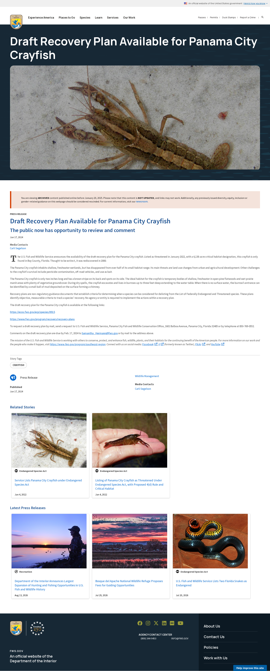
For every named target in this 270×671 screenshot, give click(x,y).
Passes (202, 17)
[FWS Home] (16, 22)
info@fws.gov (179, 638)
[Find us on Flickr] (173, 623)
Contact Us (214, 636)
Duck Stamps (229, 17)
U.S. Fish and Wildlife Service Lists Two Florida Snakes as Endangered (211, 583)
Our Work (129, 17)
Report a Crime (248, 17)
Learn (98, 17)
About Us (212, 626)
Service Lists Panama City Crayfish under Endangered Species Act (48, 482)
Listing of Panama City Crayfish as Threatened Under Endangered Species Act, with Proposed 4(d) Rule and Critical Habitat (129, 484)
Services (112, 17)
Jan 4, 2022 (20, 494)
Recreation (25, 571)
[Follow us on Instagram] (149, 623)
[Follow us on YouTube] (181, 623)
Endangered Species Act (33, 470)
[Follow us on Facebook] (141, 623)
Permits (214, 17)
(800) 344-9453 (148, 638)
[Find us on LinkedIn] (165, 623)
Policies (211, 647)
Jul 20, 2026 (182, 595)
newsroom (142, 201)
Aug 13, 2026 (21, 595)
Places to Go (67, 17)
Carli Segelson (18, 248)
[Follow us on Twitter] (157, 623)
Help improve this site (250, 668)
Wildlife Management (147, 376)
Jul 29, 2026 (101, 595)
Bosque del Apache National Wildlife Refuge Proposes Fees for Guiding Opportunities (129, 583)
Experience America (41, 17)
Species (85, 17)
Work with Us (216, 657)
